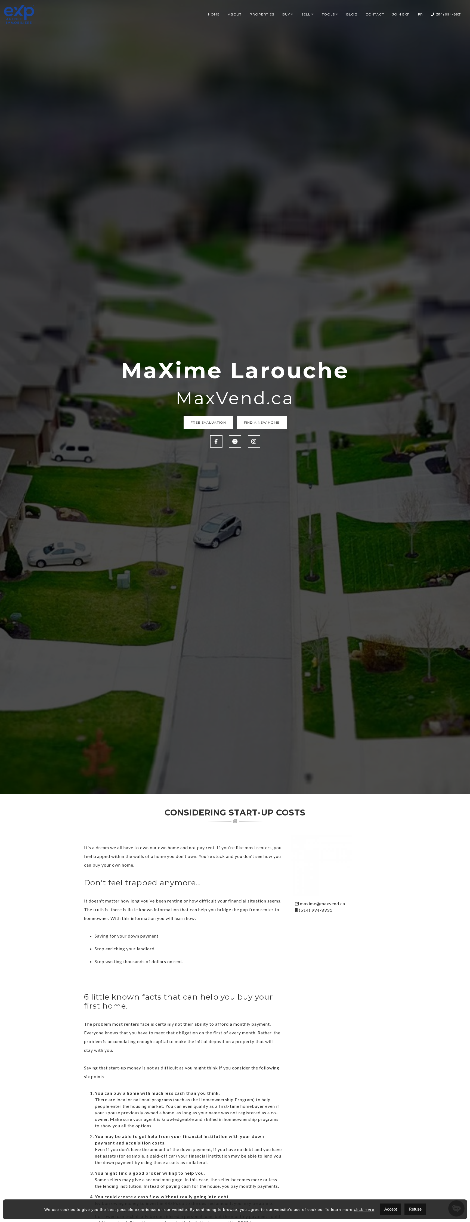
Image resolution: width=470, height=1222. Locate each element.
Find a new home (262, 422)
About (235, 14)
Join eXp (401, 14)
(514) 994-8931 (448, 14)
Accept (390, 1209)
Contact (375, 14)
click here (364, 1209)
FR (420, 14)
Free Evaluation (208, 422)
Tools (328, 14)
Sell (305, 14)
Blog (351, 14)
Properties (262, 14)
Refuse (415, 1209)
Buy (286, 14)
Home (214, 14)
